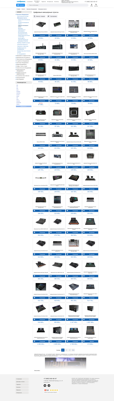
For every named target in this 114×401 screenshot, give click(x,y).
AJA (17, 86)
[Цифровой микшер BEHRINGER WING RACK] (57, 178)
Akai (17, 97)
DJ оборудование (21, 54)
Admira (17, 96)
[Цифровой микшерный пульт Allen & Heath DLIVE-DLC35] (74, 330)
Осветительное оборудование (24, 67)
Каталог (19, 12)
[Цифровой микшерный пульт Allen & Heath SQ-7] (90, 287)
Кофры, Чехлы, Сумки (22, 66)
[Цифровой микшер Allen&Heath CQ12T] (57, 112)
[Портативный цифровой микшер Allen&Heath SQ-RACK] (74, 200)
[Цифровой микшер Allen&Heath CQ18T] (41, 156)
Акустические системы (22, 16)
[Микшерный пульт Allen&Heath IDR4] (41, 178)
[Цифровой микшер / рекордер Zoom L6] (90, 24)
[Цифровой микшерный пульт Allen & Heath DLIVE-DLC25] (41, 330)
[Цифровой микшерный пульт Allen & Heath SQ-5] (90, 221)
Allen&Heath (18, 102)
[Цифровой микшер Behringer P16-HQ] (57, 24)
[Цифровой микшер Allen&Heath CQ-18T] (90, 156)
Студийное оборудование (23, 61)
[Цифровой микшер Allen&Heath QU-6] (41, 243)
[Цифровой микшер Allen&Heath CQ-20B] (74, 156)
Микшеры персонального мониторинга (21, 30)
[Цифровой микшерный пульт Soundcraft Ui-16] (90, 68)
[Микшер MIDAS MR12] (57, 68)
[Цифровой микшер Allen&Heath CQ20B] (90, 112)
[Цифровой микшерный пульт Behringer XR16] (57, 46)
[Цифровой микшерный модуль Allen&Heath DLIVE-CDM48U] (74, 308)
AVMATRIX (18, 93)
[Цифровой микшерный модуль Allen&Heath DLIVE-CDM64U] (90, 308)
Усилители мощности (22, 44)
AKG (17, 88)
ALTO (17, 89)
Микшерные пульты (22, 18)
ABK (17, 85)
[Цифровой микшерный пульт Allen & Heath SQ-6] (90, 265)
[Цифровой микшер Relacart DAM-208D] (90, 178)
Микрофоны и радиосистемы (24, 55)
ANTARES (18, 91)
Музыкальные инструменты (23, 57)
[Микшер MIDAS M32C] (41, 134)
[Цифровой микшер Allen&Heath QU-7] (74, 265)
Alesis (17, 99)
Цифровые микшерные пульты (23, 26)
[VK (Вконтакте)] (45, 385)
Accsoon (18, 94)
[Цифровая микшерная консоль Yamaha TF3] (90, 200)
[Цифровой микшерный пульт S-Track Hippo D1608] (41, 90)
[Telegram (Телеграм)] (49, 385)
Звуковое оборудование (23, 14)
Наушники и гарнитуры (22, 46)
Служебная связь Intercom (23, 75)
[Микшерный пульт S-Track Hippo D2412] (90, 134)
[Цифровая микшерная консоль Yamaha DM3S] (90, 330)
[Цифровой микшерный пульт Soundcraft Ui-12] (74, 46)
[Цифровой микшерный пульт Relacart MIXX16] (74, 112)
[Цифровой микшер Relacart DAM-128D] (74, 134)
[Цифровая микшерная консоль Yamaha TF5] (57, 243)
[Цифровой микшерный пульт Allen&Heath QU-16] (57, 200)
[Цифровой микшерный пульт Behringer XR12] (41, 46)
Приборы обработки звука (23, 42)
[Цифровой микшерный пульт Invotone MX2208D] (74, 90)
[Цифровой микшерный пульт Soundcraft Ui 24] (57, 156)
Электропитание (21, 77)
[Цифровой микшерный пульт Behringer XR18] (74, 68)
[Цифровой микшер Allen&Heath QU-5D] (57, 221)
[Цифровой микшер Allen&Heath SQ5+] (41, 287)
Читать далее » (37, 370)
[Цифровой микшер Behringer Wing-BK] (41, 265)
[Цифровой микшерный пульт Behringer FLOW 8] (74, 24)
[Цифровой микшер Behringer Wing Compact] (74, 221)
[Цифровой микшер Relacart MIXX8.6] (41, 24)
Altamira (17, 104)
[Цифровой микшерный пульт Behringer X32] (41, 200)
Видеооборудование (22, 64)
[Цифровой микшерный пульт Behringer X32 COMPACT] (74, 178)
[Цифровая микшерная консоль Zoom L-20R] (90, 90)
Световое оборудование (22, 62)
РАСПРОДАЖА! (20, 79)
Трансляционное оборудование (24, 59)
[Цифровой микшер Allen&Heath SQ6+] (41, 308)
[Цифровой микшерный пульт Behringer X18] (41, 68)
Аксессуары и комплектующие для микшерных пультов (23, 40)
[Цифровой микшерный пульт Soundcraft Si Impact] (74, 287)
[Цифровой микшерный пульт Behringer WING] (74, 243)
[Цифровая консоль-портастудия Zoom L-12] (57, 90)
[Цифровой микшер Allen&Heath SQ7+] (57, 308)
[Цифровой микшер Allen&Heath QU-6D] (90, 243)
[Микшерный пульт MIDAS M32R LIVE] (41, 221)
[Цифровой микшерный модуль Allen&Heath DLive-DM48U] (57, 330)
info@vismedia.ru (47, 382)
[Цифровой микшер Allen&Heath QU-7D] (57, 287)
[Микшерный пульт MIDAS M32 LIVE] (57, 265)
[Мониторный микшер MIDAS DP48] (90, 46)
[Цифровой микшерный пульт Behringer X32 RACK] (41, 112)
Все (73, 350)
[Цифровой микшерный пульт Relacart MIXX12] (57, 134)
